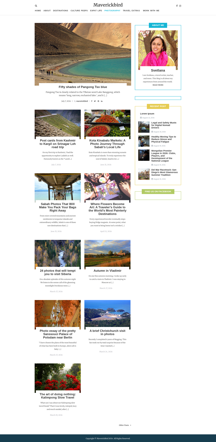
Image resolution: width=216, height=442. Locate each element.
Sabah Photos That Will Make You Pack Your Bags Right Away (57, 207)
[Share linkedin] (101, 101)
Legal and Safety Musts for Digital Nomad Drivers (163, 125)
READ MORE (158, 85)
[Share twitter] (95, 101)
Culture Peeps (79, 11)
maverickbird (82, 101)
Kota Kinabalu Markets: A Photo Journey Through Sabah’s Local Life (107, 144)
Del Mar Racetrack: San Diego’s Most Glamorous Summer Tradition (164, 172)
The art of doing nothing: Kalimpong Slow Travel (58, 395)
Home (38, 11)
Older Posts (124, 425)
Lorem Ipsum (147, 113)
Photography (112, 11)
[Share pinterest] (98, 101)
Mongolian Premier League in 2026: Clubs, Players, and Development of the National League (163, 156)
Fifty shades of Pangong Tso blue (83, 87)
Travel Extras (131, 11)
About (47, 11)
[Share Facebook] (91, 101)
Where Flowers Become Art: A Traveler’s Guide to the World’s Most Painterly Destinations (107, 209)
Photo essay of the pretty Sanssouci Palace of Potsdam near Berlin (58, 334)
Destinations (60, 11)
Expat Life (96, 11)
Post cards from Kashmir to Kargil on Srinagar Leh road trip (58, 144)
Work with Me (151, 11)
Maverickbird (108, 5)
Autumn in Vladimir (107, 270)
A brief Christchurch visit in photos (107, 332)
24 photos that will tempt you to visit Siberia (58, 272)
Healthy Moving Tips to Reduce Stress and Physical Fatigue (163, 139)
